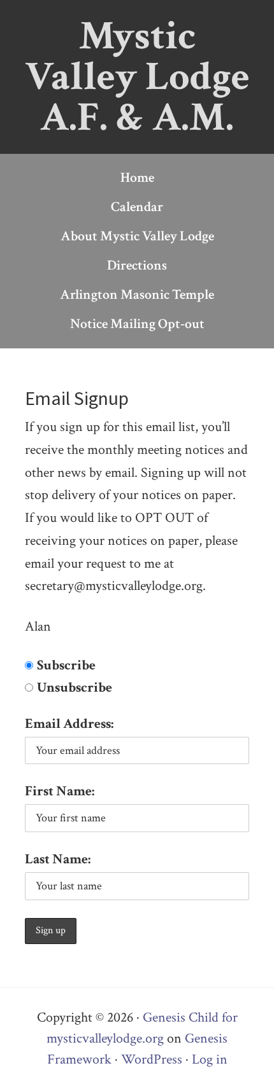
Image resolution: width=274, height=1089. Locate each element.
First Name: (59, 791)
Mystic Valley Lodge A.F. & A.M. (137, 77)
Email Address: (69, 724)
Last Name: (57, 859)
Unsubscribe (74, 687)
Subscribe (66, 665)
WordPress (151, 1059)
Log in (209, 1059)
